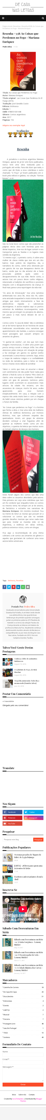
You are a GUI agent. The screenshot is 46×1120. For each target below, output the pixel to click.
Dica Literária (23, 996)
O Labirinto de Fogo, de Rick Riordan (25, 671)
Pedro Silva (7, 47)
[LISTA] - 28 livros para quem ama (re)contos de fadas (28, 867)
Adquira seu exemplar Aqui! (14, 125)
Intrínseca (11, 580)
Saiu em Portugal (23, 1028)
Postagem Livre (23, 1023)
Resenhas (16, 26)
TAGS (23, 1033)
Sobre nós (22, 1095)
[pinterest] (12, 818)
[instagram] (33, 818)
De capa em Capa (23, 992)
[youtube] (12, 823)
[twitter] (33, 812)
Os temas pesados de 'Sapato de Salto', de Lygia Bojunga (27, 856)
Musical (23, 1014)
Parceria (23, 1019)
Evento (23, 1005)
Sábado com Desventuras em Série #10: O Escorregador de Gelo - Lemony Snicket (28, 955)
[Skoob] (33, 823)
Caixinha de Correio (23, 987)
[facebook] (12, 812)
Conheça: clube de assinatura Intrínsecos (25, 660)
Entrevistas (23, 1001)
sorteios (23, 1037)
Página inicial (7, 26)
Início (14, 1095)
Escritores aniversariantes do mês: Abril (28, 878)
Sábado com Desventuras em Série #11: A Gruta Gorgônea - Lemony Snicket (28, 942)
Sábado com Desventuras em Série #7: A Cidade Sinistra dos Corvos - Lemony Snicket (28, 968)
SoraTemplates (18, 1099)
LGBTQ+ (23, 1010)
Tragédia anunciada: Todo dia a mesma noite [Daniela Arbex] (26, 682)
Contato (32, 1095)
